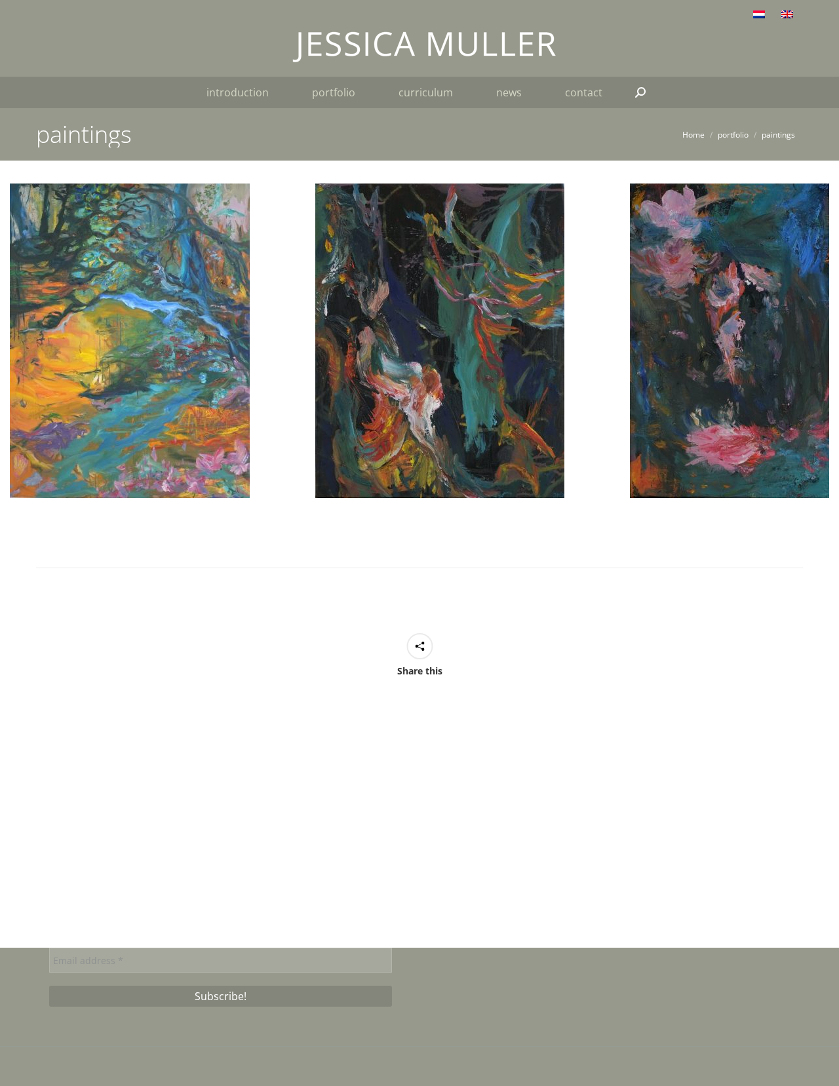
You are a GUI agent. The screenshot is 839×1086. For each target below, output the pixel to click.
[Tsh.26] (130, 341)
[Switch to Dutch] (761, 13)
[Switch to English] (789, 13)
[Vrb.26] (439, 341)
